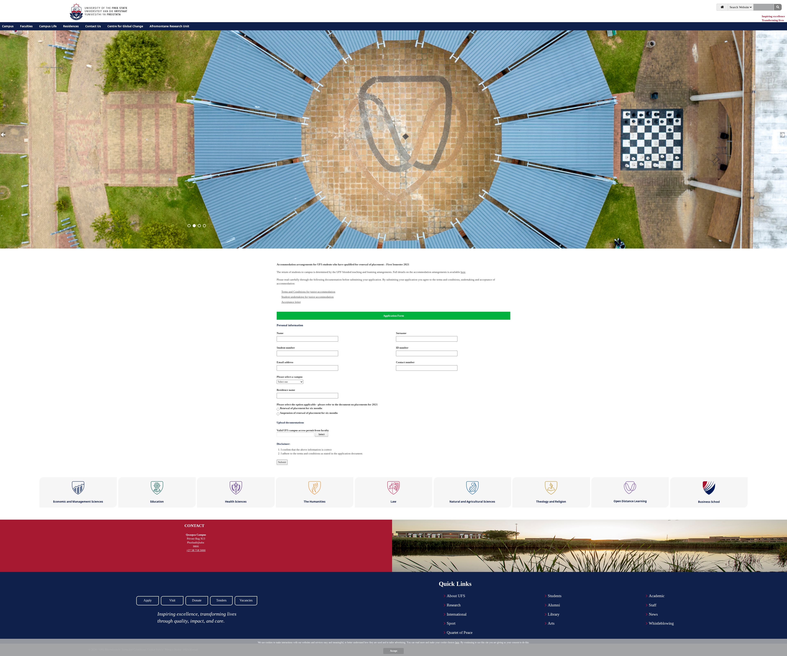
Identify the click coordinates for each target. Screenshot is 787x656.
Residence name (286, 389)
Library (554, 614)
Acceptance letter (291, 301)
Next (783, 135)
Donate (196, 600)
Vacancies (246, 600)
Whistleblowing (661, 623)
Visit (172, 600)
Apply (147, 600)
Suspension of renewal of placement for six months (309, 412)
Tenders (221, 600)
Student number (286, 347)
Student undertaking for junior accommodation (307, 296)
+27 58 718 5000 (196, 550)
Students (554, 596)
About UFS (456, 596)
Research (454, 605)
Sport (451, 623)
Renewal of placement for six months (301, 408)
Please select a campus (290, 376)
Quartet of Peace (459, 632)
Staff (652, 605)
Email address (285, 362)
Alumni (554, 605)
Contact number (405, 362)
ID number (402, 347)
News (653, 614)
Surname (401, 333)
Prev (4, 135)
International (456, 614)
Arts (551, 623)
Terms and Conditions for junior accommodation (308, 291)
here (463, 272)
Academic (656, 596)
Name (280, 333)
